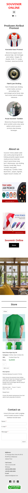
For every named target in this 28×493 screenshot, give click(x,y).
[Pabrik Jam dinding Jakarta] (14, 73)
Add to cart (6, 368)
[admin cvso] (14, 487)
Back (5, 311)
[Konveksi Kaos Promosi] (14, 39)
